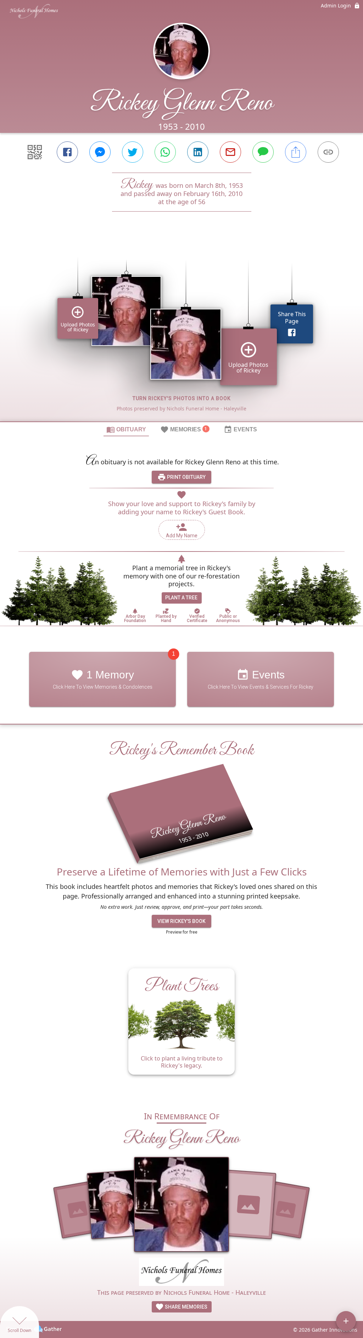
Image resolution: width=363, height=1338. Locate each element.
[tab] (126, 429)
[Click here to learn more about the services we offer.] (181, 1273)
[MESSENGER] (100, 152)
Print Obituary (186, 477)
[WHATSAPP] (165, 152)
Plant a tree (181, 597)
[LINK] (328, 152)
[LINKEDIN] (197, 152)
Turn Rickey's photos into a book (182, 398)
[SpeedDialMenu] (346, 1321)
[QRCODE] (34, 152)
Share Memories (185, 1307)
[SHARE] (295, 152)
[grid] (181, 328)
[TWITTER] (132, 152)
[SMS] (263, 152)
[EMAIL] (230, 152)
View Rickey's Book (181, 921)
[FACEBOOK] (67, 152)
